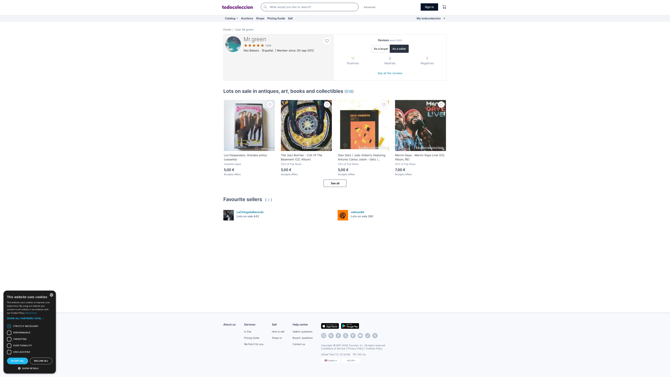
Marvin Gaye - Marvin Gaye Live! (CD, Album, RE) (420, 157)
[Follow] (270, 104)
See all (335, 183)
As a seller (399, 48)
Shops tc (277, 337)
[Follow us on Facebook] (338, 335)
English (332, 360)
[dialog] (29, 332)
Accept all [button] (17, 360)
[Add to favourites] (327, 41)
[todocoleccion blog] (375, 335)
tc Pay (247, 331)
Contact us (299, 344)
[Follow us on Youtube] (360, 335)
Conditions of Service (333, 348)
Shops (260, 18)
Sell (290, 18)
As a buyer (381, 48)
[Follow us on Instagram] (323, 335)
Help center (300, 324)
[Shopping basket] (444, 7)
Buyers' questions (303, 337)
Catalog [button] (230, 18)
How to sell (278, 331)
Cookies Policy (374, 348)
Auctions (247, 18)
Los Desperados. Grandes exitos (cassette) (245, 157)
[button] (29, 318)
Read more (31, 312)
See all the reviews (390, 73)
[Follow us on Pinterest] (353, 335)
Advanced (369, 7)
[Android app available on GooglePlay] (350, 325)
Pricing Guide (276, 18)
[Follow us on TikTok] (367, 335)
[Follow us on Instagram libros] (331, 335)
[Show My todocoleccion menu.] (444, 18)
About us (229, 324)
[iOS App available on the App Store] (330, 325)
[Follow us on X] (345, 335)
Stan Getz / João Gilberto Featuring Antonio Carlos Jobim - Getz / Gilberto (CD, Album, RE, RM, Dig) (361, 157)
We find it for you (253, 344)
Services (249, 324)
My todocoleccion (429, 18)
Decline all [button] (41, 360)
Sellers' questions (302, 331)
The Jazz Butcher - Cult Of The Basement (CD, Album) (301, 157)
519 (349, 91)
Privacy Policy (356, 348)
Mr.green (255, 39)
